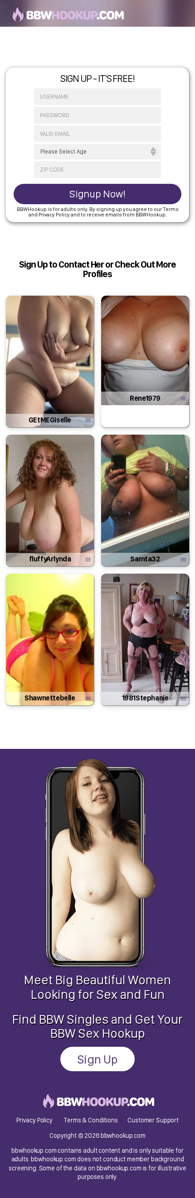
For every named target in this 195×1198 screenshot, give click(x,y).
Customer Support (153, 1120)
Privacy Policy (34, 1120)
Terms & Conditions (90, 1120)
